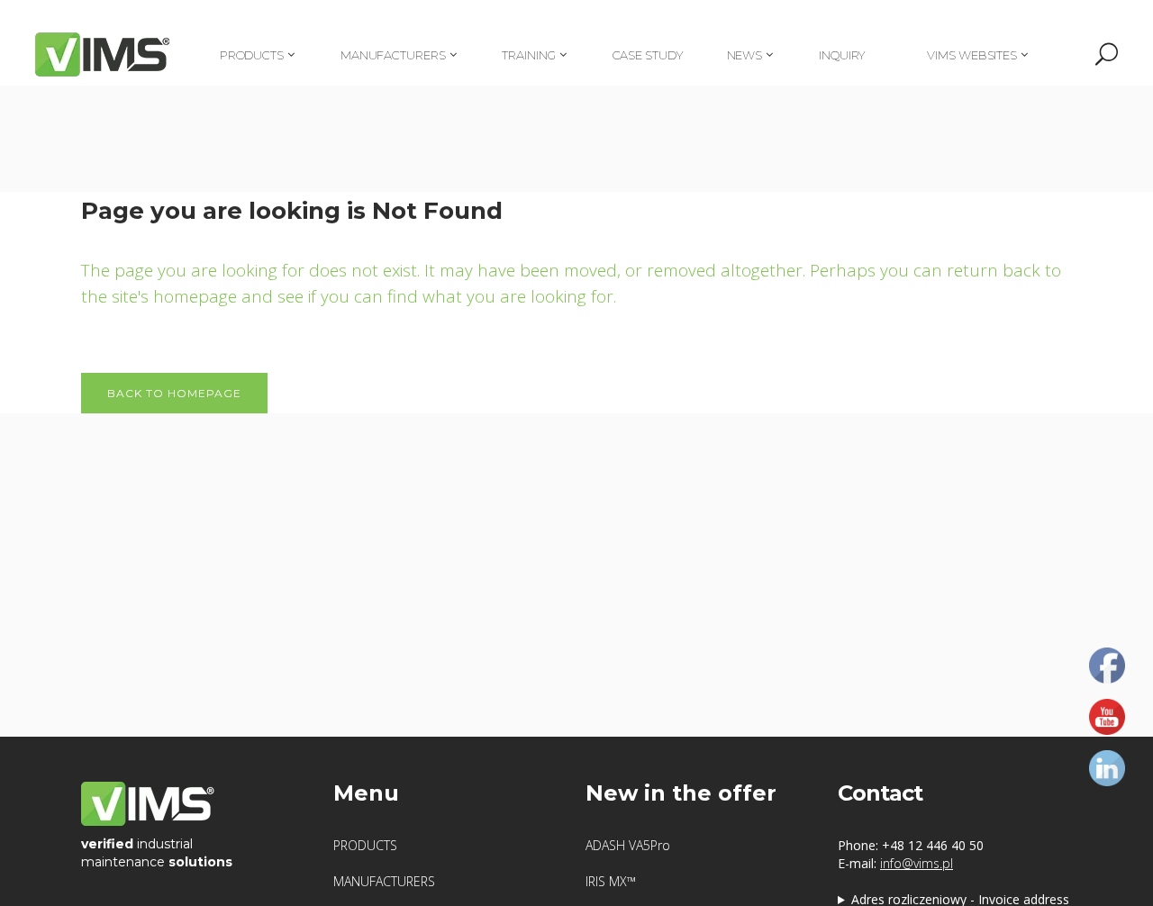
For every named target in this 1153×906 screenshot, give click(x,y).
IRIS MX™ (611, 881)
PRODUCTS (365, 845)
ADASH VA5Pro (628, 845)
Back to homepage (174, 393)
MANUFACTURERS (384, 881)
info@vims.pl (916, 863)
